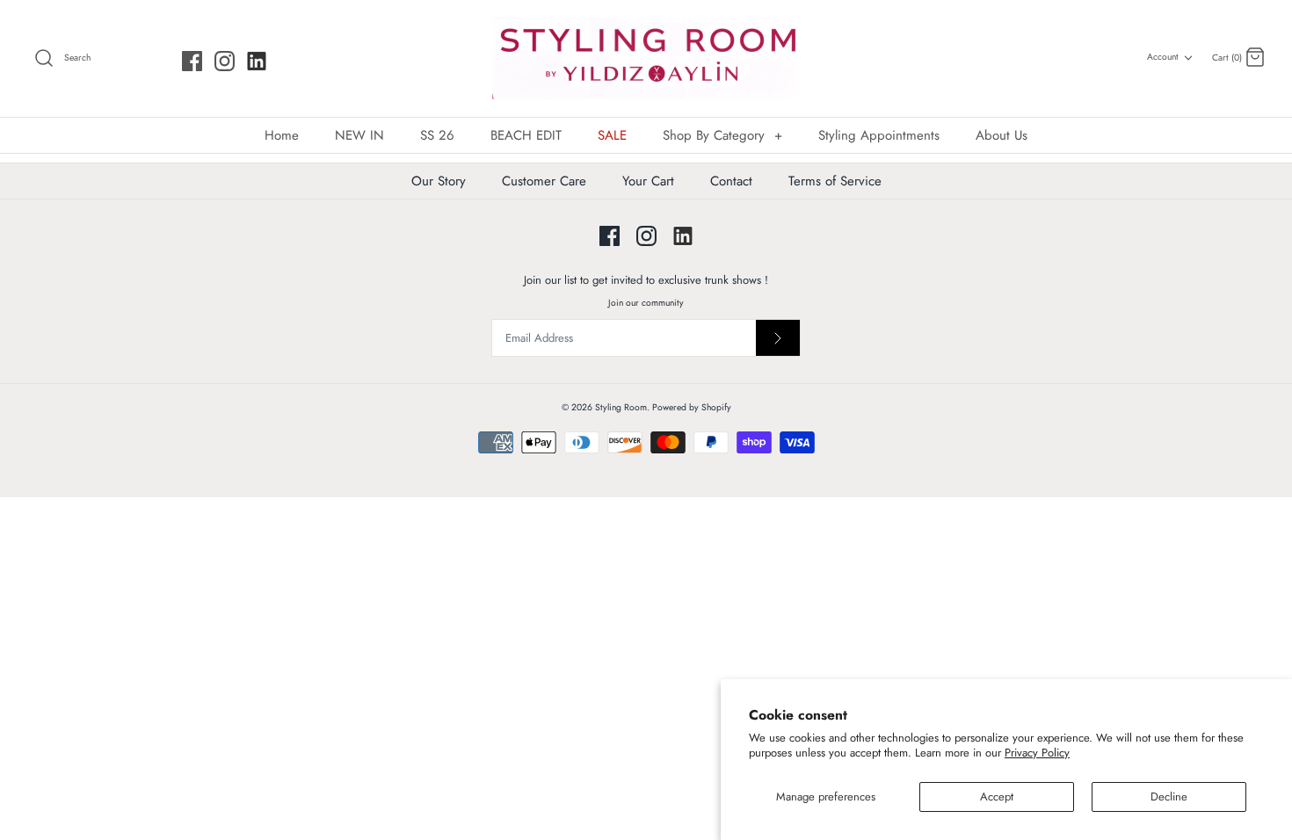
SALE (612, 135)
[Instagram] (224, 61)
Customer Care (544, 181)
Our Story (438, 181)
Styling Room (621, 407)
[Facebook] (192, 61)
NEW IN (359, 135)
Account (1163, 56)
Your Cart (648, 181)
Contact (731, 181)
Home (282, 135)
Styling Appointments (879, 135)
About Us (1001, 135)
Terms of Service (835, 181)
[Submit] (778, 338)
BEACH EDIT (526, 135)
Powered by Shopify (691, 407)
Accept (996, 796)
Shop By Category (722, 135)
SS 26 (437, 135)
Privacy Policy (1037, 752)
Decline (1168, 796)
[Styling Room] (646, 58)
